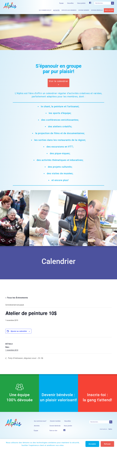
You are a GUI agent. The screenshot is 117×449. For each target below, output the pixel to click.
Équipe (61, 3)
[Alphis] (10, 5)
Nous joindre (81, 3)
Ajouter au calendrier (19, 331)
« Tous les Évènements (16, 297)
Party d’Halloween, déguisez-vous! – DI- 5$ (25, 358)
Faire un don (109, 10)
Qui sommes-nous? (45, 10)
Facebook (90, 3)
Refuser (107, 444)
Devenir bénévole (97, 10)
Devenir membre (83, 10)
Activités (56, 10)
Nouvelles (70, 3)
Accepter (92, 444)
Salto (110, 429)
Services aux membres (68, 10)
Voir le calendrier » (58, 83)
